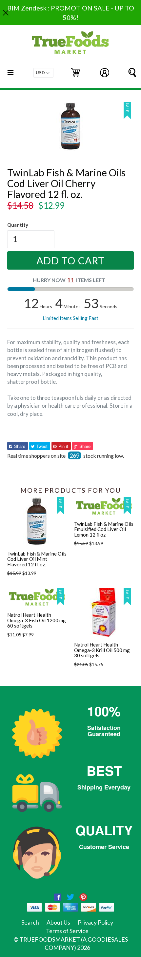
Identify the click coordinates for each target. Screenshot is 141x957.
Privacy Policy (95, 922)
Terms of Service (67, 930)
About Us (58, 922)
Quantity (17, 225)
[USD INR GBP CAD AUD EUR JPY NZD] (43, 73)
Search (30, 922)
